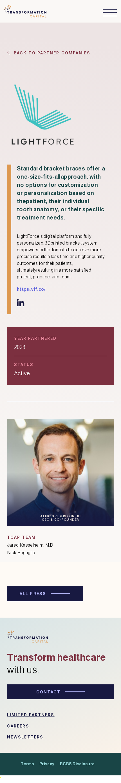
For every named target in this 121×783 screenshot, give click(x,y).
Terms (27, 764)
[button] (107, 12)
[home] (25, 13)
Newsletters (25, 737)
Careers (18, 726)
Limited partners (31, 714)
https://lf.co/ (31, 289)
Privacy (46, 764)
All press (33, 593)
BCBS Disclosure (77, 764)
